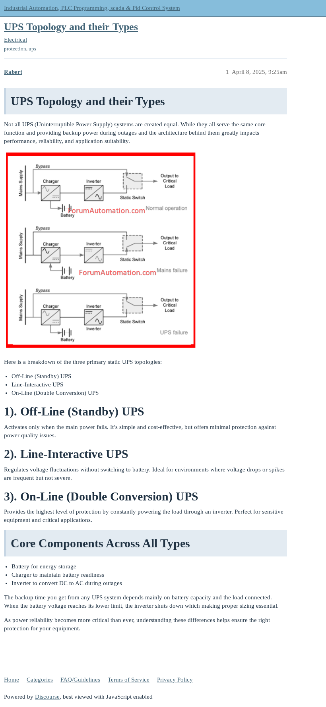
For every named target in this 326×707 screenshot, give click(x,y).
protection (15, 49)
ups (32, 49)
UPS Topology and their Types (71, 27)
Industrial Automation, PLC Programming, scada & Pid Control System (92, 8)
